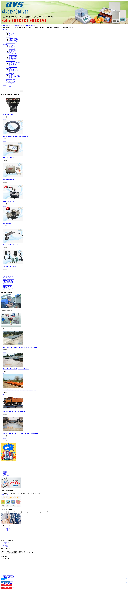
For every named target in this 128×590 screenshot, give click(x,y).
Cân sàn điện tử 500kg (13, 53)
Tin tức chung (11, 33)
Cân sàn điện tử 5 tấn (13, 58)
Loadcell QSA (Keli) (8, 201)
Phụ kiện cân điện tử (10, 79)
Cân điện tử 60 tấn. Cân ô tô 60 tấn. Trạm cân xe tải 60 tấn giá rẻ (21, 433)
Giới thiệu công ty (7, 542)
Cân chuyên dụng (9, 68)
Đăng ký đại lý (6, 546)
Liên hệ (4, 85)
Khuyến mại (11, 35)
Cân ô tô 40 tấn (12, 46)
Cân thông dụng (9, 74)
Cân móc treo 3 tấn (13, 64)
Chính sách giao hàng (13, 39)
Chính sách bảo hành (13, 38)
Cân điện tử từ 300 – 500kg (14, 77)
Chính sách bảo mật (13, 41)
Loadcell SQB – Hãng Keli (10, 244)
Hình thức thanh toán (10, 43)
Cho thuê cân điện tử (10, 81)
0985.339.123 (7, 587)
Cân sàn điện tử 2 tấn (13, 56)
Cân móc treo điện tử (10, 61)
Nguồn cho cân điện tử (9, 266)
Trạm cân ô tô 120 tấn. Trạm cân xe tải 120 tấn (16, 369)
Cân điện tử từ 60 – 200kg (14, 76)
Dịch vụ (5, 80)
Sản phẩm (5, 44)
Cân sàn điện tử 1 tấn (13, 55)
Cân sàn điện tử (9, 52)
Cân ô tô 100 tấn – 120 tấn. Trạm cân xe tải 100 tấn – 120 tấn (20, 347)
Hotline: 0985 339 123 (5, 494)
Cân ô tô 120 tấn (12, 51)
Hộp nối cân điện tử (8, 179)
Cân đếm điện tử (12, 69)
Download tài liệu (9, 83)
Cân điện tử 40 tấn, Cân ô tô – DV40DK (14, 411)
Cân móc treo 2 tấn (13, 63)
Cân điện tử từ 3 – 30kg (14, 75)
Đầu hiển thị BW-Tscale (9, 158)
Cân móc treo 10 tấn (13, 67)
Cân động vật (11, 73)
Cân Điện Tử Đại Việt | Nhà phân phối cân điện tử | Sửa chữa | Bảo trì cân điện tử (18, 25)
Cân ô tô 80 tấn (12, 49)
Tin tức (7, 32)
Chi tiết (4, 119)
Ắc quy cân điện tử (8, 114)
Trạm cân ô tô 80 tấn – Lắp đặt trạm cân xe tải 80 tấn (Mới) (19, 390)
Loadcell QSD (7, 223)
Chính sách (8, 37)
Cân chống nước (12, 71)
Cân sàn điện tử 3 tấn (13, 57)
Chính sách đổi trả (12, 40)
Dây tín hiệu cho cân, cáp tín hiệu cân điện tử (15, 136)
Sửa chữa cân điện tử (10, 82)
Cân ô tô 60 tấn (12, 47)
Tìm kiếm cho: (4, 91)
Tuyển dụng (8, 86)
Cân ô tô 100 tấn (12, 50)
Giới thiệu (5, 31)
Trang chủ (5, 29)
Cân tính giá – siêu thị (13, 70)
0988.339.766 (7, 584)
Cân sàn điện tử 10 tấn (13, 59)
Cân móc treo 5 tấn (13, 65)
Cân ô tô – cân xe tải (10, 45)
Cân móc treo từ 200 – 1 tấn (14, 62)
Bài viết (10, 34)
